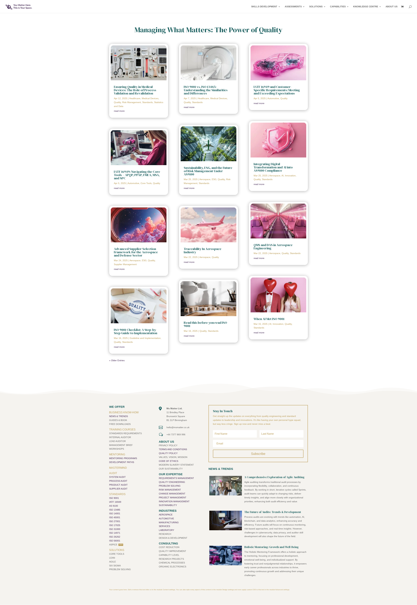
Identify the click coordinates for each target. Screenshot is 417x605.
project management (172, 497)
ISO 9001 (114, 498)
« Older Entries (117, 360)
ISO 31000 (114, 529)
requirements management (176, 478)
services (164, 526)
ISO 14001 (114, 513)
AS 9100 (113, 506)
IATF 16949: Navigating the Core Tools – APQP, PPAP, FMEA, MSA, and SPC (137, 174)
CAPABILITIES (338, 6)
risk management (170, 489)
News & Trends (118, 416)
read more (119, 111)
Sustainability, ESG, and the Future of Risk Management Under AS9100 (208, 171)
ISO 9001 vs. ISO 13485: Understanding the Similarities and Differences (206, 90)
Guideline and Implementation (145, 338)
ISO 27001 (114, 521)
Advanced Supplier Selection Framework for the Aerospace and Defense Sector (136, 252)
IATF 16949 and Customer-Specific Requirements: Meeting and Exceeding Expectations (277, 90)
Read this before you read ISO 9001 (205, 324)
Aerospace (135, 260)
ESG (144, 260)
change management (172, 493)
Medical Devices (150, 98)
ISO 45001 (114, 517)
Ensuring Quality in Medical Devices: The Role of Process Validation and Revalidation (135, 90)
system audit (117, 477)
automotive (166, 518)
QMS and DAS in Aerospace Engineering (273, 246)
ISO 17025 (114, 525)
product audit (118, 485)
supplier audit (118, 488)
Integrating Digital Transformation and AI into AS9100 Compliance (273, 167)
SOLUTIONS (316, 6)
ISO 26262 (114, 536)
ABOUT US (391, 6)
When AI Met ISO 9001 (269, 319)
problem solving (169, 485)
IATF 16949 (115, 502)
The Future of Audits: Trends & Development (272, 512)
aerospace (166, 514)
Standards (147, 102)
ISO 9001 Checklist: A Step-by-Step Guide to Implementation (135, 331)
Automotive (133, 183)
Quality (117, 102)
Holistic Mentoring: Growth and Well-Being (271, 547)
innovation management (174, 501)
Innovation (290, 175)
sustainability (168, 505)
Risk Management (131, 102)
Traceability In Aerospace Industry (202, 250)
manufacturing (169, 522)
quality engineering (172, 482)
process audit (118, 481)
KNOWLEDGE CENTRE (365, 6)
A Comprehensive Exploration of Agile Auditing (274, 477)
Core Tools (146, 183)
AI (282, 175)
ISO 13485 (114, 509)
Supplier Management (125, 264)
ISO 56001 (114, 540)
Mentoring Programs (123, 458)
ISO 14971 (114, 533)
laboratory (166, 530)
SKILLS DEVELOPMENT (264, 6)
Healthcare (134, 98)
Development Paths (121, 462)
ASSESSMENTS (293, 6)
